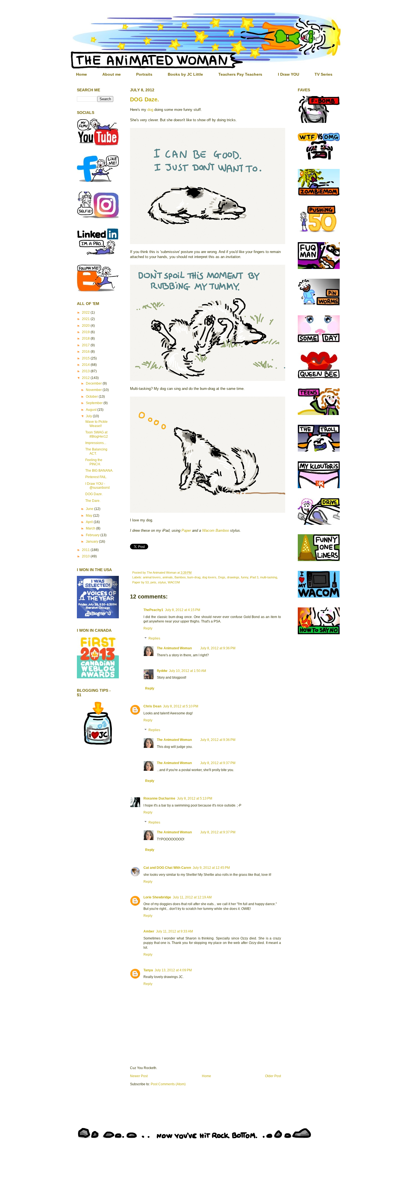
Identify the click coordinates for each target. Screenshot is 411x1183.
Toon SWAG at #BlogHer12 (96, 434)
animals (167, 577)
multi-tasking (268, 577)
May (89, 515)
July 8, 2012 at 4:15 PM (182, 610)
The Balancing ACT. (96, 451)
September (94, 403)
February (93, 535)
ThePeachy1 (153, 610)
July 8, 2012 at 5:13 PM (194, 798)
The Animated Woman (174, 648)
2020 (86, 326)
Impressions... (95, 443)
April (90, 522)
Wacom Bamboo (215, 530)
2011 (86, 550)
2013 (86, 371)
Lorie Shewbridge (157, 897)
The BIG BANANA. (99, 471)
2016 (86, 352)
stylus (162, 582)
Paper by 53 (140, 582)
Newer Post (139, 1076)
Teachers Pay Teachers (240, 74)
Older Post (273, 1076)
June (90, 509)
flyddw (162, 671)
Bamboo (180, 577)
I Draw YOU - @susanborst (97, 486)
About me (111, 74)
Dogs (221, 577)
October (92, 397)
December (94, 383)
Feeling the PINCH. (93, 462)
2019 (86, 332)
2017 (86, 345)
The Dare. (92, 501)
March (91, 528)
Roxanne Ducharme (159, 798)
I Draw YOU (288, 74)
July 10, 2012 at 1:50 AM (187, 671)
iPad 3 (254, 577)
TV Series (323, 74)
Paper (186, 530)
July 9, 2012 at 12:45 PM (211, 868)
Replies (154, 638)
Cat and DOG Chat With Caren (167, 868)
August (91, 410)
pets (153, 582)
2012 (86, 378)
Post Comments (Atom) (168, 1084)
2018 (86, 338)
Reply (147, 628)
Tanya (148, 970)
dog (150, 110)
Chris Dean (152, 706)
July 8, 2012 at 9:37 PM (217, 763)
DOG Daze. (144, 99)
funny (244, 577)
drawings (233, 577)
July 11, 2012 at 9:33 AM (174, 931)
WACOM (174, 582)
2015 (86, 358)
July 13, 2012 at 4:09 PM (173, 970)
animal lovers (152, 577)
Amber (148, 931)
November (94, 390)
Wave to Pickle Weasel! (96, 424)
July (89, 416)
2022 (86, 312)
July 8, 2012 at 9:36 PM (217, 648)
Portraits (144, 74)
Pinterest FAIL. (96, 477)
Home (81, 74)
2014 (86, 365)
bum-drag (193, 577)
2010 (86, 556)
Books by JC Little (185, 74)
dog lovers (209, 577)
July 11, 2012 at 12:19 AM (192, 897)
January (92, 541)
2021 (86, 319)
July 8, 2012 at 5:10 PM (180, 706)
